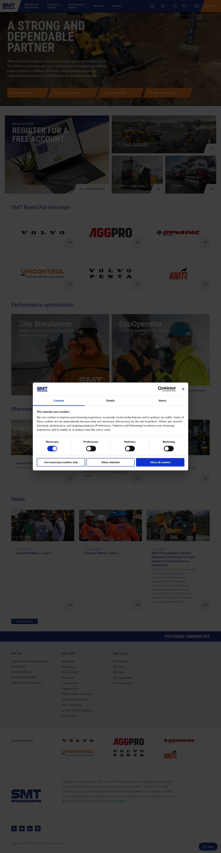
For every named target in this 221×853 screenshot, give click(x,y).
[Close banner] (183, 389)
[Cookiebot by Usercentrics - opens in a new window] (160, 389)
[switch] (91, 448)
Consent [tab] (59, 400)
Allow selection (110, 462)
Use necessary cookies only (61, 462)
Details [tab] (110, 400)
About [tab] (162, 400)
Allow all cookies (160, 462)
